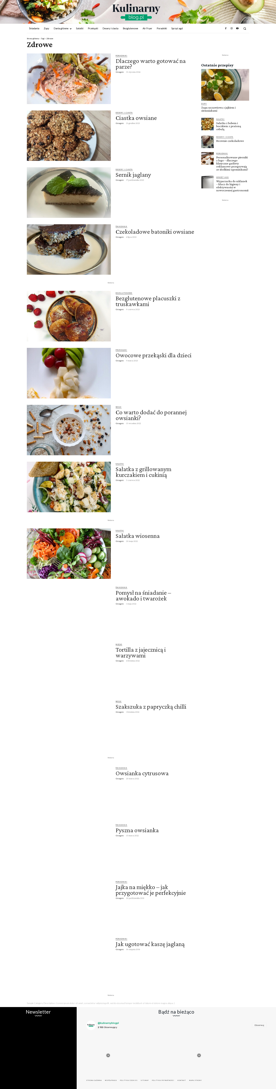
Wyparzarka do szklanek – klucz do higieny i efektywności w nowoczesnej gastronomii (232, 185)
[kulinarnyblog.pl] (136, 12)
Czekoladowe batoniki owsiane (155, 231)
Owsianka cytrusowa (142, 773)
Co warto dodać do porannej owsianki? (151, 415)
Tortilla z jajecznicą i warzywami (141, 652)
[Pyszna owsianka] (69, 848)
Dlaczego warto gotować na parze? (151, 63)
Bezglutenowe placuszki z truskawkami (148, 301)
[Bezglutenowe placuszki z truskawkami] (69, 316)
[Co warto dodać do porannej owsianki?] (69, 430)
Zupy (204, 104)
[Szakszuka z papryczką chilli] (69, 724)
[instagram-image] (108, 1055)
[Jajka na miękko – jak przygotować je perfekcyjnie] (69, 905)
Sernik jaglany (133, 174)
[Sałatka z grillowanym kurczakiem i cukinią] (69, 487)
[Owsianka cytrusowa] (69, 791)
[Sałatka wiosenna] (69, 553)
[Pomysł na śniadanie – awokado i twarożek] (69, 610)
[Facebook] (226, 28)
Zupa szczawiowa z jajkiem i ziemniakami (218, 109)
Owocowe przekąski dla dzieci (154, 355)
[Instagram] (231, 28)
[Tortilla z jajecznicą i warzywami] (69, 667)
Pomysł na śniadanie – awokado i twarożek (143, 595)
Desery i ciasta (124, 112)
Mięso (119, 644)
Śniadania (121, 226)
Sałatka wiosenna (138, 535)
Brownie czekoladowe (230, 140)
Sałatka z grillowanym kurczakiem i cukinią (143, 471)
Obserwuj (259, 1025)
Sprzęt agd (222, 177)
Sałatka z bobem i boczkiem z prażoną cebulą (228, 126)
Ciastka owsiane (136, 117)
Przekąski (121, 350)
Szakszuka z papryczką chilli (151, 706)
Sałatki (120, 464)
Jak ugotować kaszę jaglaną (150, 943)
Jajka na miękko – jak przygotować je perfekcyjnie (151, 889)
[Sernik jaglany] (69, 192)
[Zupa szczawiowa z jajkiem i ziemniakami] (225, 85)
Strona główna (33, 38)
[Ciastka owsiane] (69, 135)
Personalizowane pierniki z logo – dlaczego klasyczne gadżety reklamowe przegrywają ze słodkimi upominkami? (232, 163)
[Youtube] (237, 28)
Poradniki (121, 56)
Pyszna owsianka (137, 830)
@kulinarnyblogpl (108, 1022)
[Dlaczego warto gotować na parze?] (69, 78)
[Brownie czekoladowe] (207, 142)
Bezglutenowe (124, 293)
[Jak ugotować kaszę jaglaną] (69, 962)
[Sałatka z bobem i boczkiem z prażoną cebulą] (207, 124)
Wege (119, 407)
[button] (244, 28)
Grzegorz (120, 72)
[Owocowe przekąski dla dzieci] (69, 373)
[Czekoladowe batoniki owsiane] (69, 249)
